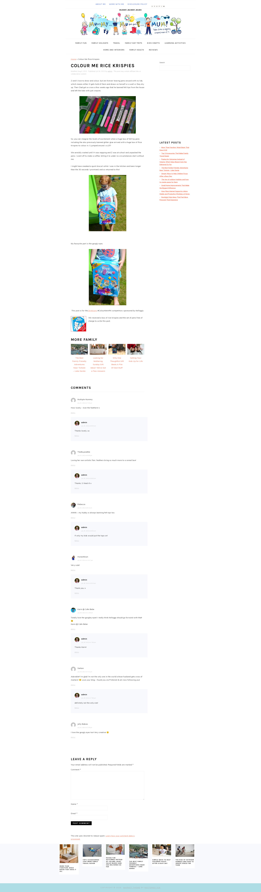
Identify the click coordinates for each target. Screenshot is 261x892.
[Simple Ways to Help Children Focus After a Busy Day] (161, 850)
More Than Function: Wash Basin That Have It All (68, 868)
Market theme (131, 887)
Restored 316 (152, 887)
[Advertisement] (175, 106)
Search (162, 62)
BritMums (92, 310)
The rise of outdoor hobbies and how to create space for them (185, 862)
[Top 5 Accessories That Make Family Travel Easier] (92, 850)
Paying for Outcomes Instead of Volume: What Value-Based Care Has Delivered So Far (173, 162)
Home (73, 59)
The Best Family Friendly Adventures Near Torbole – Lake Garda (137, 865)
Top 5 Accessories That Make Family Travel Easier (91, 861)
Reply (73, 413)
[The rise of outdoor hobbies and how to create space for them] (185, 850)
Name (74, 804)
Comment (76, 769)
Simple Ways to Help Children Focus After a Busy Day (161, 861)
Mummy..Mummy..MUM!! (130, 10)
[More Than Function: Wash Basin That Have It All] (69, 853)
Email (74, 813)
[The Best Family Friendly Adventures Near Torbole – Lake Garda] (138, 851)
